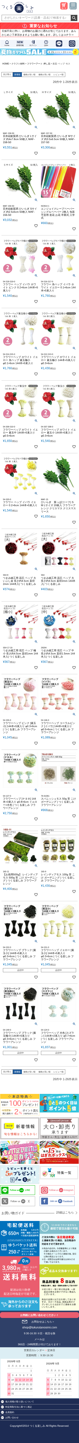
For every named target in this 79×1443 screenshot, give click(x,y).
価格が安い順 (29, 74)
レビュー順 (58, 74)
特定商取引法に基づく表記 (18, 1407)
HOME (5, 63)
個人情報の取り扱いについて (19, 1401)
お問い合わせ (12, 1417)
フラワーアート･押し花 (38, 63)
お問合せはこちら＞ (43, 1321)
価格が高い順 (44, 74)
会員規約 (9, 1412)
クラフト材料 (18, 63)
